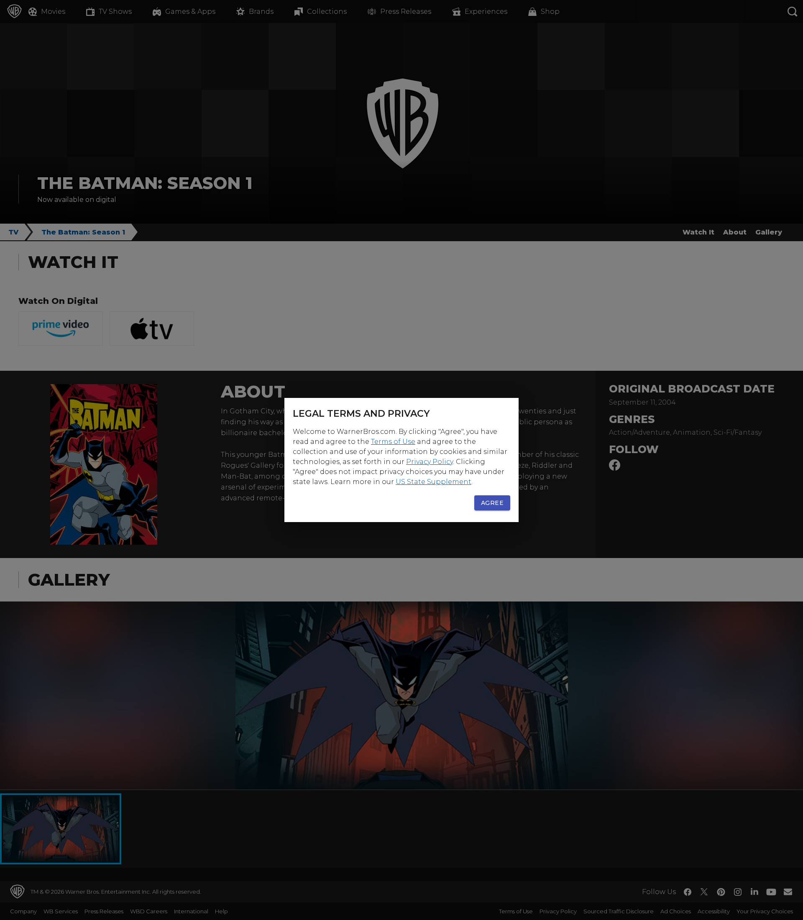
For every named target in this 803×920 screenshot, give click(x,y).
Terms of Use (393, 442)
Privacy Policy (429, 462)
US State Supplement (433, 482)
